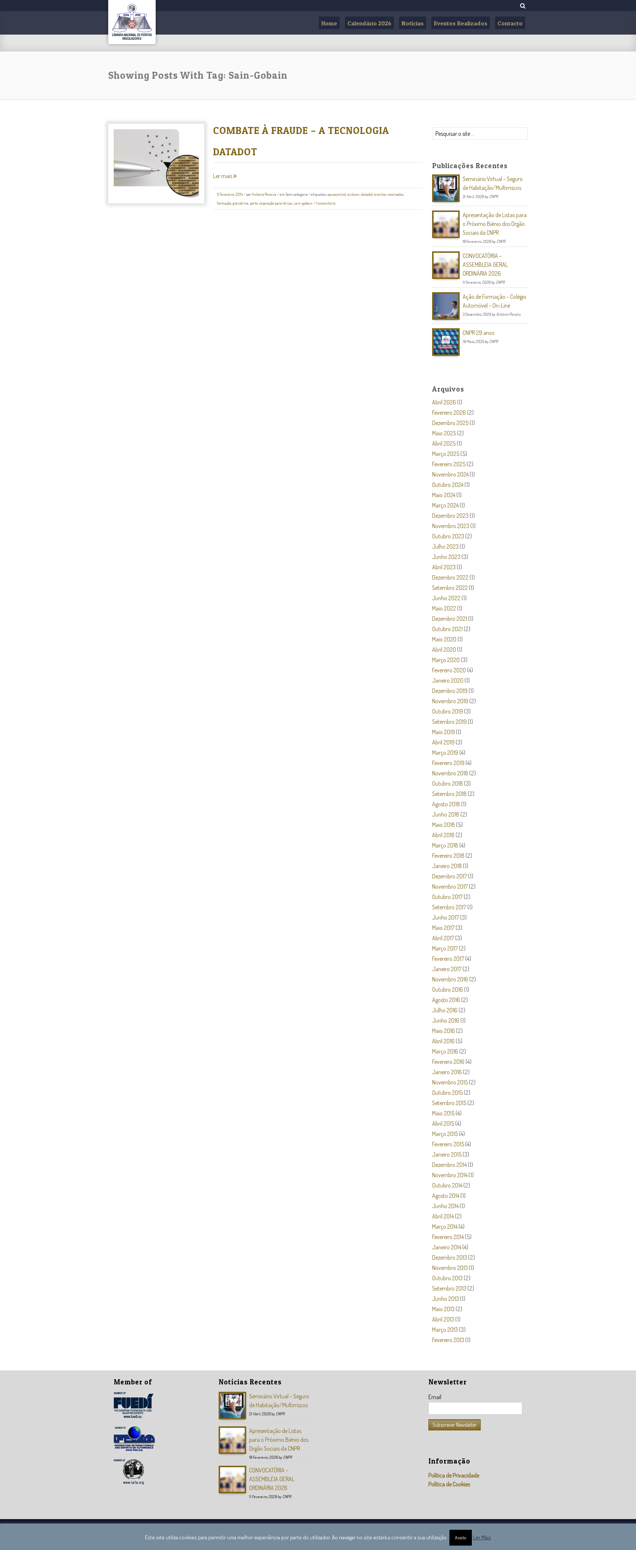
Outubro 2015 (447, 1092)
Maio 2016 (443, 1030)
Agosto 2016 (446, 1000)
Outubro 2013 (447, 1278)
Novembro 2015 (450, 1082)
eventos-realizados (388, 194)
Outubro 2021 (447, 629)
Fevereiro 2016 (448, 1061)
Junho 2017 (445, 917)
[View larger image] (139, 170)
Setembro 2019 (449, 721)
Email (434, 1397)
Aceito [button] (460, 1537)
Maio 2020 (444, 639)
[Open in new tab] (153, 170)
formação (224, 203)
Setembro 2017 (449, 907)
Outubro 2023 (448, 536)
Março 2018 (445, 845)
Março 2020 (446, 659)
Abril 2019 (443, 742)
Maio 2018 (443, 824)
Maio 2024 (443, 495)
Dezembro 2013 (449, 1257)
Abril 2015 (443, 1123)
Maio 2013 (443, 1309)
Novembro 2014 (449, 1175)
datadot (367, 194)
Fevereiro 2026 (449, 412)
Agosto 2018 (446, 804)
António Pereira (264, 194)
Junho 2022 (446, 598)
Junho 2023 (446, 556)
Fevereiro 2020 (449, 670)
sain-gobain (303, 203)
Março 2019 (445, 752)
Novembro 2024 (450, 474)
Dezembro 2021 (449, 618)
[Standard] (166, 170)
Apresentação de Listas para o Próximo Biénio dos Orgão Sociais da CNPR (495, 223)
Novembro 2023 (450, 526)
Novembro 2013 (450, 1267)
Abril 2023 (444, 567)
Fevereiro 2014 (448, 1237)
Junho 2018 (445, 814)
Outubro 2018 (447, 783)
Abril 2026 (444, 402)
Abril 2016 (443, 1041)
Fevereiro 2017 (448, 958)
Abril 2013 (443, 1319)
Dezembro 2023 (450, 515)
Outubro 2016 (447, 989)
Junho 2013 (445, 1298)
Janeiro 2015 (447, 1154)
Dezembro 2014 (449, 1164)
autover (353, 194)
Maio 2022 (444, 608)
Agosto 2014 (445, 1195)
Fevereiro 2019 (448, 763)
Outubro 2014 (447, 1185)
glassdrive (240, 203)
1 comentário (325, 203)
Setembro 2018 (449, 793)
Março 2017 (445, 948)
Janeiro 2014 (446, 1247)
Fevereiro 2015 (448, 1144)
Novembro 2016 (450, 979)
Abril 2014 (443, 1216)
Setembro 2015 (449, 1103)
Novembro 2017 (450, 886)
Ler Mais (482, 1537)
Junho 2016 (445, 1020)
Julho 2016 (444, 1010)
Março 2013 (445, 1329)
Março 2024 (445, 505)
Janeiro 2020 (447, 680)
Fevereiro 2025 (449, 464)
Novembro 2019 (450, 701)
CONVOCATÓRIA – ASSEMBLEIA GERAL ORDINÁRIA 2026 (485, 264)
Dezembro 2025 (450, 423)
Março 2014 (444, 1226)
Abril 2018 (443, 835)
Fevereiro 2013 (448, 1340)
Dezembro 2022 (450, 577)
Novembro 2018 (450, 773)
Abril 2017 (443, 938)
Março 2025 (445, 453)
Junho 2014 (445, 1206)
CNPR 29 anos (478, 332)
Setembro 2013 (449, 1288)
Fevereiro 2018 (448, 855)
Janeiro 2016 (447, 1072)
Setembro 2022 (450, 587)
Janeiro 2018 (447, 866)
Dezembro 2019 (449, 690)
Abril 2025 (444, 443)
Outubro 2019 (447, 711)
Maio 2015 (443, 1113)
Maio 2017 (443, 927)
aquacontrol (337, 194)
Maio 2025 (444, 433)
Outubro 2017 (447, 896)
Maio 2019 (443, 732)
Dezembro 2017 (449, 876)
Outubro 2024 (447, 484)
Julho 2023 (445, 546)
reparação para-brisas (276, 203)
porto (254, 203)
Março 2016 (445, 1051)
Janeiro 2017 (447, 969)
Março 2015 (445, 1133)
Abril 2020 (444, 649)
